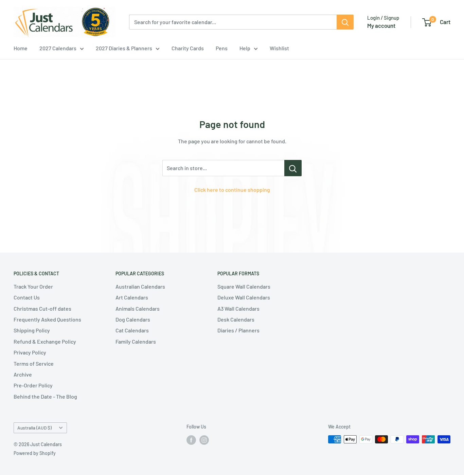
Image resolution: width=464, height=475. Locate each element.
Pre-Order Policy (33, 385)
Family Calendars (135, 341)
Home (21, 48)
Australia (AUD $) (34, 428)
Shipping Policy (32, 330)
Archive (23, 374)
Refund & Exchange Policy (45, 341)
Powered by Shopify (35, 453)
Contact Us (27, 297)
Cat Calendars (132, 330)
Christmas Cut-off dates (42, 308)
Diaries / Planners (238, 330)
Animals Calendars (137, 308)
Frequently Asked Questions (47, 319)
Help (244, 48)
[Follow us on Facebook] (191, 440)
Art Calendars (131, 297)
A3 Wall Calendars (238, 308)
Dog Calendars (132, 319)
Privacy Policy (30, 352)
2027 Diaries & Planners (124, 48)
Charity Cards (188, 48)
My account (381, 25)
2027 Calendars (57, 48)
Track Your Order (33, 286)
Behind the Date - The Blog (45, 396)
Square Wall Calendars (243, 286)
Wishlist (279, 48)
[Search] (345, 22)
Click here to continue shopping (232, 189)
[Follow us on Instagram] (204, 440)
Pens (222, 48)
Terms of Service (34, 363)
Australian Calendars (140, 286)
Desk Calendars (235, 319)
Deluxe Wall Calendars (243, 297)
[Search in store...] (293, 168)
